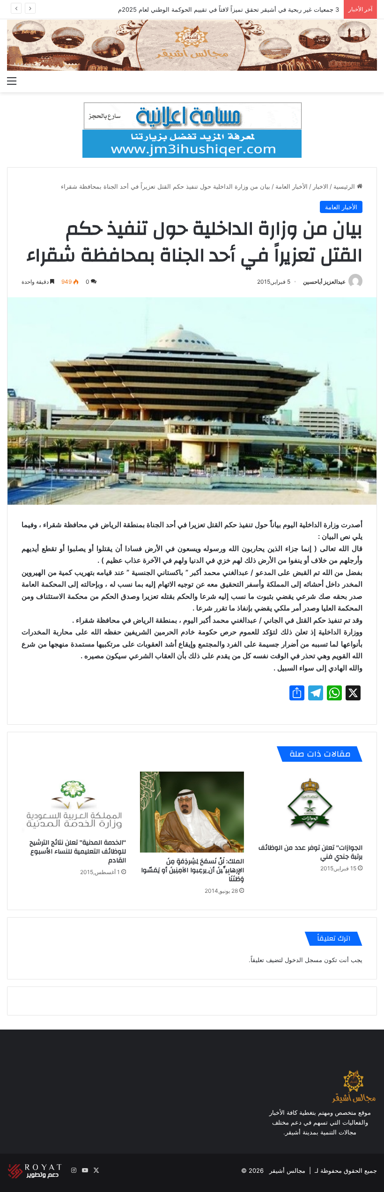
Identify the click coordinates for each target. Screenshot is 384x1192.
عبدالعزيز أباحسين (324, 281)
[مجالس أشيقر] (192, 45)
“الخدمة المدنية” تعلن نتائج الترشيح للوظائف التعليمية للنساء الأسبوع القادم (78, 852)
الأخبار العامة (291, 186)
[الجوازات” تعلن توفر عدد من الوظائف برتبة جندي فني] (310, 805)
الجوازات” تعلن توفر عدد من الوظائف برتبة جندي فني (310, 852)
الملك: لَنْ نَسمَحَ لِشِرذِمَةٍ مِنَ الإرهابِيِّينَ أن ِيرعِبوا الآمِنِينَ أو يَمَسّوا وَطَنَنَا (192, 870)
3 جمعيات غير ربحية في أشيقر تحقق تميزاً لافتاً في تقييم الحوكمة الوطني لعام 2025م (228, 9)
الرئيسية (345, 186)
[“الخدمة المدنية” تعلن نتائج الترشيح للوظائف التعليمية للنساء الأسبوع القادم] (74, 803)
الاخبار (320, 186)
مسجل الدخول (303, 960)
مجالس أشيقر (287, 1170)
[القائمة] (11, 81)
